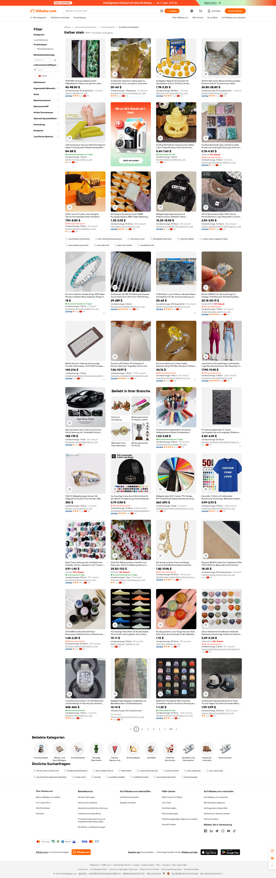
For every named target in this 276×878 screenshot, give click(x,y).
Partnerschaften (211, 819)
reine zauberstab (194, 771)
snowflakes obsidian (117, 777)
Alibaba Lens (42, 852)
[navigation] (46, 378)
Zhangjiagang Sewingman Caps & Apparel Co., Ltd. (131, 511)
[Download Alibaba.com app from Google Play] (230, 852)
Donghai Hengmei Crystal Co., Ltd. (80, 580)
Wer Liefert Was (179, 865)
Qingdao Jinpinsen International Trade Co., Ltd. (222, 442)
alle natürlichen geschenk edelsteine (51, 777)
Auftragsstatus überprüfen (216, 808)
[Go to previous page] (130, 729)
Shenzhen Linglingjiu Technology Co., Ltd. (174, 226)
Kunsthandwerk (108, 27)
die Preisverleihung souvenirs (110, 239)
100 (170, 729)
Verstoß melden (169, 824)
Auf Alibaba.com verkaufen (216, 797)
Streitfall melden (169, 808)
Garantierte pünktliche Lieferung (92, 808)
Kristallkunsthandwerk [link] (129, 27)
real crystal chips (216, 771)
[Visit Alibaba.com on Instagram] (223, 831)
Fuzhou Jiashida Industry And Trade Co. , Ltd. (221, 226)
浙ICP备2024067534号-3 (211, 874)
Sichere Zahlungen (86, 797)
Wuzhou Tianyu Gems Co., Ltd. (78, 508)
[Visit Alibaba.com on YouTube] (228, 831)
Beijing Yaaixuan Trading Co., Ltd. (125, 644)
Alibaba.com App (190, 852)
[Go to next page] (176, 729)
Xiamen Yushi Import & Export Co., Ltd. (173, 306)
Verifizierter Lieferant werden (217, 813)
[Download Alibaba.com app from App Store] (209, 852)
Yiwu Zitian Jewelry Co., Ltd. (168, 644)
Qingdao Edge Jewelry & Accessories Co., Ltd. (176, 577)
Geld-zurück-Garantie (87, 802)
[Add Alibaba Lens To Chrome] (81, 852)
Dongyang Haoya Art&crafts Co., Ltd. (81, 646)
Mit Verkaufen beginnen (214, 802)
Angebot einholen (128, 802)
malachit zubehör (187, 239)
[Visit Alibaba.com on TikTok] (234, 831)
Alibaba (67, 27)
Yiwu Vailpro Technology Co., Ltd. (125, 226)
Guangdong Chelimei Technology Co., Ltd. (174, 508)
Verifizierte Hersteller (129, 797)
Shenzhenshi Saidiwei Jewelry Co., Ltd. (128, 306)
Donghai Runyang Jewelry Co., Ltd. (171, 444)
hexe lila (97, 777)
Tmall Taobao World (121, 865)
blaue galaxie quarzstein (79, 245)
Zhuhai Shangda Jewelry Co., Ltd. (216, 312)
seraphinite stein (147, 245)
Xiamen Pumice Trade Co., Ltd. (78, 159)
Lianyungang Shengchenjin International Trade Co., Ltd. (222, 649)
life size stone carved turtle (48, 771)
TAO (158, 865)
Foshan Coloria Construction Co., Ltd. (218, 575)
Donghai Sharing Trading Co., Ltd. (170, 159)
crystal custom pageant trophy (215, 239)
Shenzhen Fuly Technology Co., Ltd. (172, 93)
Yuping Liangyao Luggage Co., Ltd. (80, 229)
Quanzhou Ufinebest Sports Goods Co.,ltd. (129, 376)
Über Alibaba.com (44, 791)
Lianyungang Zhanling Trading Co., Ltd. (219, 162)
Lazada (136, 865)
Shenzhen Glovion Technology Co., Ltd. (128, 580)
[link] (272, 850)
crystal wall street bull (149, 771)
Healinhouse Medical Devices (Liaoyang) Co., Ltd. (85, 376)
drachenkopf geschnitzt (166, 777)
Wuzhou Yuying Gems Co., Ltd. (78, 715)
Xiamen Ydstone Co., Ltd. (76, 93)
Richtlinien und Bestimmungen (92, 827)
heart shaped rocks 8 (104, 771)
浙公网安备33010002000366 (184, 874)
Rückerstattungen (170, 813)
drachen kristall (172, 771)
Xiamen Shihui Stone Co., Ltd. (214, 93)
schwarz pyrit (80, 777)
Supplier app (134, 852)
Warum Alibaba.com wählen (48, 797)
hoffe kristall (126, 771)
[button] (161, 11)
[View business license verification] (164, 873)
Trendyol (166, 865)
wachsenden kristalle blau (79, 239)
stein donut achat (137, 239)
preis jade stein (103, 245)
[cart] (201, 11)
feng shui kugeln (190, 777)
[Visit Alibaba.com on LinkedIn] (211, 831)
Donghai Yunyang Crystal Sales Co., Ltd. (128, 93)
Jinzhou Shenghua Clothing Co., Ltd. (218, 713)
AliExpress (94, 865)
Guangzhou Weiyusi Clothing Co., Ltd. (218, 508)
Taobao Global (147, 865)
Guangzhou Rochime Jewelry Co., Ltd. (82, 309)
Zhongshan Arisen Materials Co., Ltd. (81, 442)
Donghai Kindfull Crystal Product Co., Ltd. (174, 715)
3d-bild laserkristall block (77, 771)
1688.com (106, 865)
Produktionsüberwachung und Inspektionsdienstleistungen (91, 820)
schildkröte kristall (140, 777)
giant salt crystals (125, 245)
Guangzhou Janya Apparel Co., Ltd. (217, 378)
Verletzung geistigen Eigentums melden (180, 819)
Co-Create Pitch (43, 802)
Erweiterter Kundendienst (89, 813)
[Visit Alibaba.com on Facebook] (205, 831)
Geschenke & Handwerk (85, 27)
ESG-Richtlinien (43, 808)
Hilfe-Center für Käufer (172, 797)
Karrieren (40, 813)
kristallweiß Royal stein (162, 239)
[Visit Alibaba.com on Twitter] (217, 831)
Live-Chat (166, 802)
